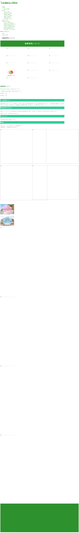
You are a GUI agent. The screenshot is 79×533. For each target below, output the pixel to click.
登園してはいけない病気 (6, 91)
